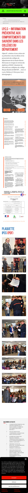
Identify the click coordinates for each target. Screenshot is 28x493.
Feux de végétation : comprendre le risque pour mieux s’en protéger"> (16, 433)
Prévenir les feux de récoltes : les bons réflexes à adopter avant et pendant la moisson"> (16, 446)
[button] (25, 459)
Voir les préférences (14, 486)
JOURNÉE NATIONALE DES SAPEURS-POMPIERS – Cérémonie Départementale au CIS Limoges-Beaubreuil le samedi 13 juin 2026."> (16, 439)
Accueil (4, 18)
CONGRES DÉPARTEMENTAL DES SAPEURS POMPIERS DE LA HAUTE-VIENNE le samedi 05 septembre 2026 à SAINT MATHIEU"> (16, 427)
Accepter (14, 477)
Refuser (14, 482)
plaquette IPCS (8, 231)
